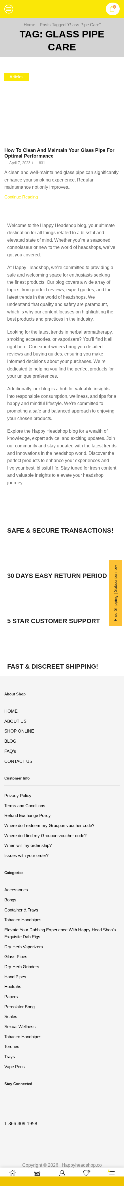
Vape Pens (14, 1066)
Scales (10, 1016)
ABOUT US (15, 721)
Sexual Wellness (20, 1026)
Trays (9, 1056)
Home (29, 24)
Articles (17, 77)
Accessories (16, 890)
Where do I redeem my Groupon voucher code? (49, 825)
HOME (11, 711)
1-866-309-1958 (20, 1123)
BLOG (10, 741)
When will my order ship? (28, 845)
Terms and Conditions (24, 805)
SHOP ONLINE (19, 731)
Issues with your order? (26, 855)
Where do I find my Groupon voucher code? (45, 835)
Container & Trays (21, 910)
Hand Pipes (15, 977)
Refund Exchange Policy (27, 815)
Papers (11, 996)
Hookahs (12, 986)
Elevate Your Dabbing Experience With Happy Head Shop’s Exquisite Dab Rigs (60, 933)
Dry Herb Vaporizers (23, 947)
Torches (11, 1046)
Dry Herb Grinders (21, 966)
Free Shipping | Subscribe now (115, 593)
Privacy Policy (17, 795)
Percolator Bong (19, 1007)
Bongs (10, 900)
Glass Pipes (15, 956)
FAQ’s (10, 751)
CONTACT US (18, 761)
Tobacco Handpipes (23, 920)
